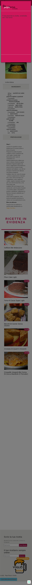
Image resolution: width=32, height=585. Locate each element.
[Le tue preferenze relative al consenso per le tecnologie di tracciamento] (29, 582)
